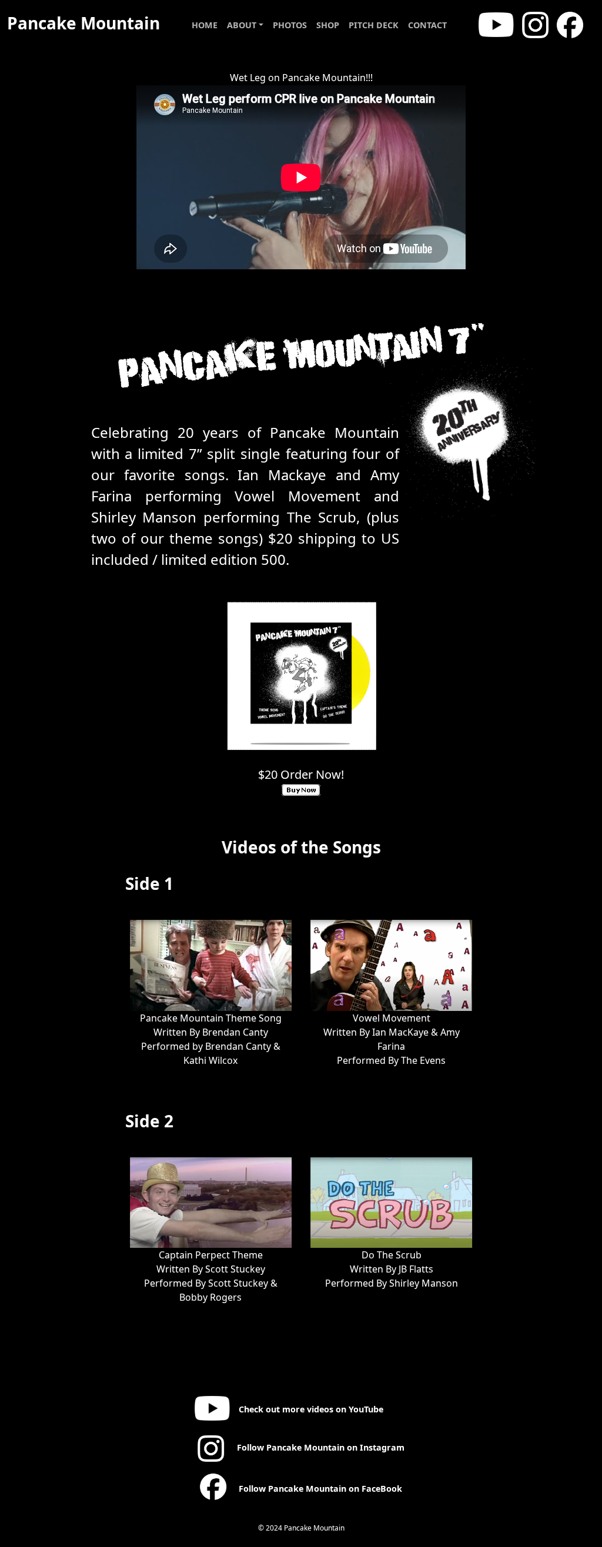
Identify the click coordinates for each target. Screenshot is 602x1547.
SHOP (327, 25)
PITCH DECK (374, 25)
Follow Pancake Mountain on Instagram (319, 1447)
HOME (205, 25)
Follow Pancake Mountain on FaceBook (319, 1488)
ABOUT (241, 25)
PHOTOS (290, 25)
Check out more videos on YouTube (309, 1409)
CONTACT (427, 25)
